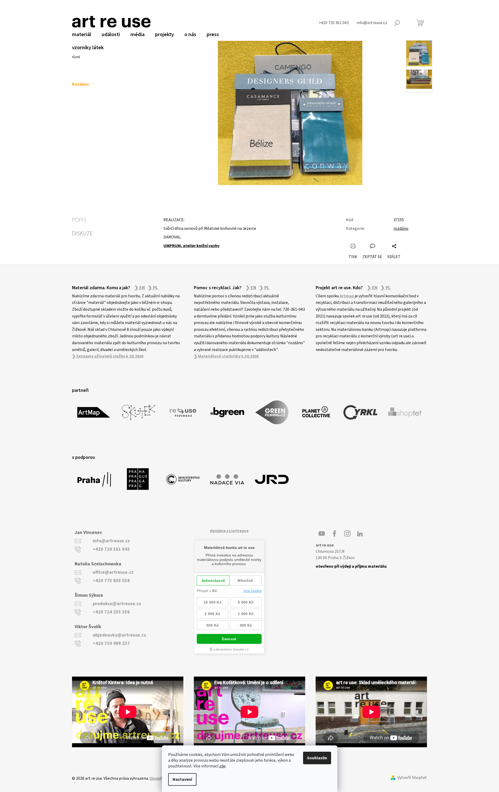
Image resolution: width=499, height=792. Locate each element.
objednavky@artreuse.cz (119, 635)
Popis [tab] (79, 220)
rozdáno (400, 228)
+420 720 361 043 (111, 549)
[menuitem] (81, 34)
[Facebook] (334, 534)
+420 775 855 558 (111, 580)
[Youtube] (322, 534)
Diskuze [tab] (82, 233)
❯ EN (139, 288)
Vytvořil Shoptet (412, 778)
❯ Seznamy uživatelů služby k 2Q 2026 (107, 356)
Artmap (347, 296)
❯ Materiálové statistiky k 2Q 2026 (226, 356)
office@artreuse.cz (113, 572)
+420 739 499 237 (111, 643)
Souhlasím (317, 758)
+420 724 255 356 (111, 612)
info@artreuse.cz (111, 541)
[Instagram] (347, 534)
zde (222, 766)
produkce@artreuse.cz (117, 603)
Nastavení (182, 779)
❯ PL (153, 288)
